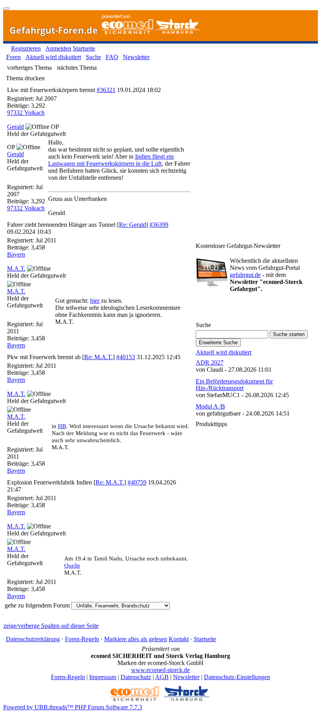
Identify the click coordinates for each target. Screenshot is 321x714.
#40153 (125, 357)
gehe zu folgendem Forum (37, 605)
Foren (13, 57)
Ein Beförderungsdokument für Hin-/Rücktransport (234, 385)
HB (62, 426)
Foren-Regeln (82, 639)
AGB (162, 677)
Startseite (84, 48)
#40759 (137, 482)
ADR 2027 (210, 362)
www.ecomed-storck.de (160, 670)
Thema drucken (25, 78)
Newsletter (136, 57)
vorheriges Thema (29, 67)
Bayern (16, 254)
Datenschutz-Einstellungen (237, 677)
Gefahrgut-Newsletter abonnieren (240, 309)
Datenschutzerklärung (33, 639)
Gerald (15, 126)
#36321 (106, 90)
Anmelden (58, 48)
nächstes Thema (77, 67)
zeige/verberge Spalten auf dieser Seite (51, 625)
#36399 (159, 224)
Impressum (102, 677)
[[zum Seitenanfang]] (6, 8)
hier (94, 300)
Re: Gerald (132, 224)
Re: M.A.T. (98, 357)
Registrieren (26, 48)
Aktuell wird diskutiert (53, 57)
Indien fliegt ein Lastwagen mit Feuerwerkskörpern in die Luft (111, 160)
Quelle (72, 565)
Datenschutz (136, 677)
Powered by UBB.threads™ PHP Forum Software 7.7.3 (72, 707)
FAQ (112, 57)
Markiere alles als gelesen (135, 639)
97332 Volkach (26, 112)
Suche (93, 57)
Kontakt (179, 639)
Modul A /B (210, 406)
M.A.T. (16, 268)
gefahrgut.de (245, 274)
